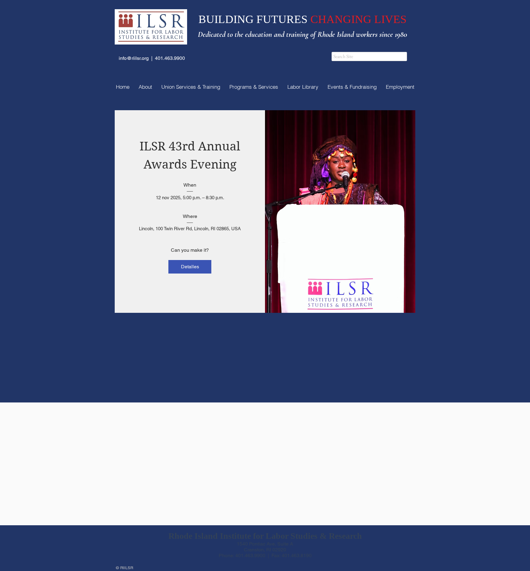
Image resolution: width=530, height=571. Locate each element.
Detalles (190, 267)
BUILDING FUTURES (254, 19)
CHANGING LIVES (358, 19)
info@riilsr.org (134, 58)
